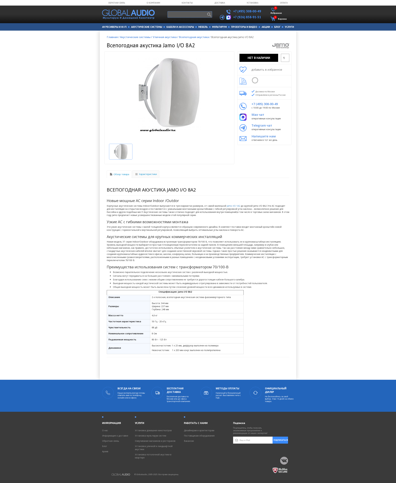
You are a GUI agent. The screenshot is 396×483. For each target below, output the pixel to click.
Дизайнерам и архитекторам (199, 430)
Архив (105, 451)
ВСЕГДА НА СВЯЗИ (129, 388)
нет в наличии (259, 58)
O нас (105, 430)
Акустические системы (136, 37)
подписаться (280, 440)
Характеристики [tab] (148, 174)
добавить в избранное (267, 69)
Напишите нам (264, 136)
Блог (104, 446)
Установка (252, 2)
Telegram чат (262, 125)
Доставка (219, 2)
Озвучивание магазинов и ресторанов (155, 440)
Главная (113, 37)
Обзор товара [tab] (121, 174)
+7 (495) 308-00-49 (246, 11)
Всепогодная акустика (195, 37)
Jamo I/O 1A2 (233, 205)
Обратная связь (116, 2)
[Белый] (255, 80)
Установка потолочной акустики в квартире (153, 456)
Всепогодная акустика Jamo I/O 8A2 (232, 37)
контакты (187, 2)
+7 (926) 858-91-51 (247, 17)
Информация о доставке (115, 435)
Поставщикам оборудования (199, 435)
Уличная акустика (165, 37)
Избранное (276, 11)
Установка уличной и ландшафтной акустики (153, 448)
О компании (153, 2)
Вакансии (189, 440)
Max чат (258, 115)
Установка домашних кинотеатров (153, 430)
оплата (284, 2)
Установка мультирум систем (150, 435)
